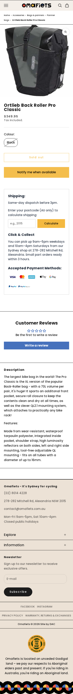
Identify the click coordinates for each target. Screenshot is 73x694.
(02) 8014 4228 (15, 493)
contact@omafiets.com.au (24, 509)
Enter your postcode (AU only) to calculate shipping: (33, 212)
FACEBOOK (28, 606)
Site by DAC (47, 624)
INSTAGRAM (44, 606)
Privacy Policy (12, 615)
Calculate (51, 223)
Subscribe (18, 592)
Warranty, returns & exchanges (48, 615)
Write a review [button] (36, 345)
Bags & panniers (35, 15)
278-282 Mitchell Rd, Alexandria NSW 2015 (35, 501)
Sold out (36, 157)
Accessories (18, 15)
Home (7, 15)
